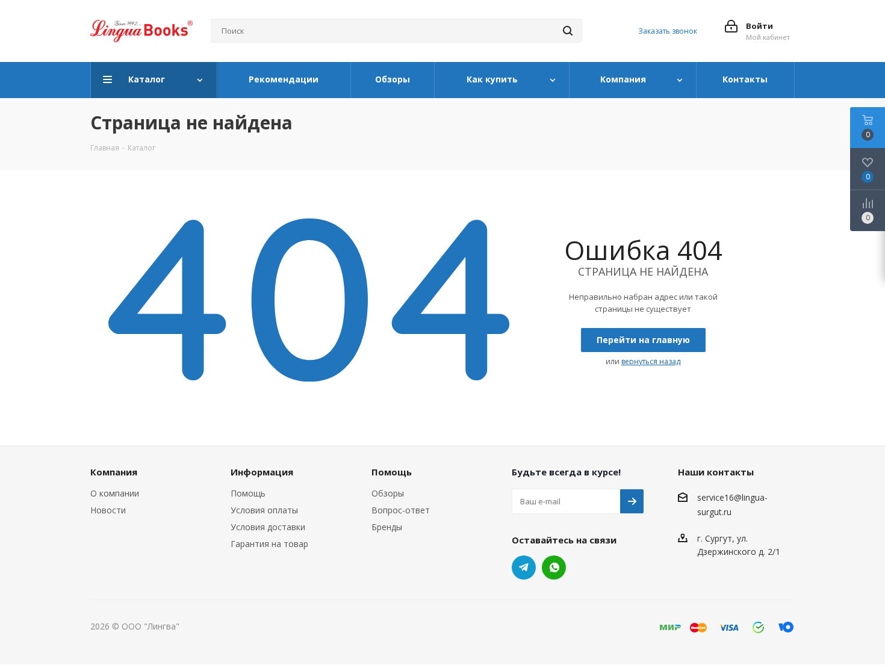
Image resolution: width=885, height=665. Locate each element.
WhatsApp (554, 567)
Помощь (248, 493)
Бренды (386, 527)
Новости (108, 510)
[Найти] (567, 31)
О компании (114, 493)
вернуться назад (650, 361)
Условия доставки (268, 527)
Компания (113, 472)
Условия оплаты (264, 510)
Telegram (524, 567)
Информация (262, 472)
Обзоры (387, 493)
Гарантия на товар (269, 543)
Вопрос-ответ (400, 510)
